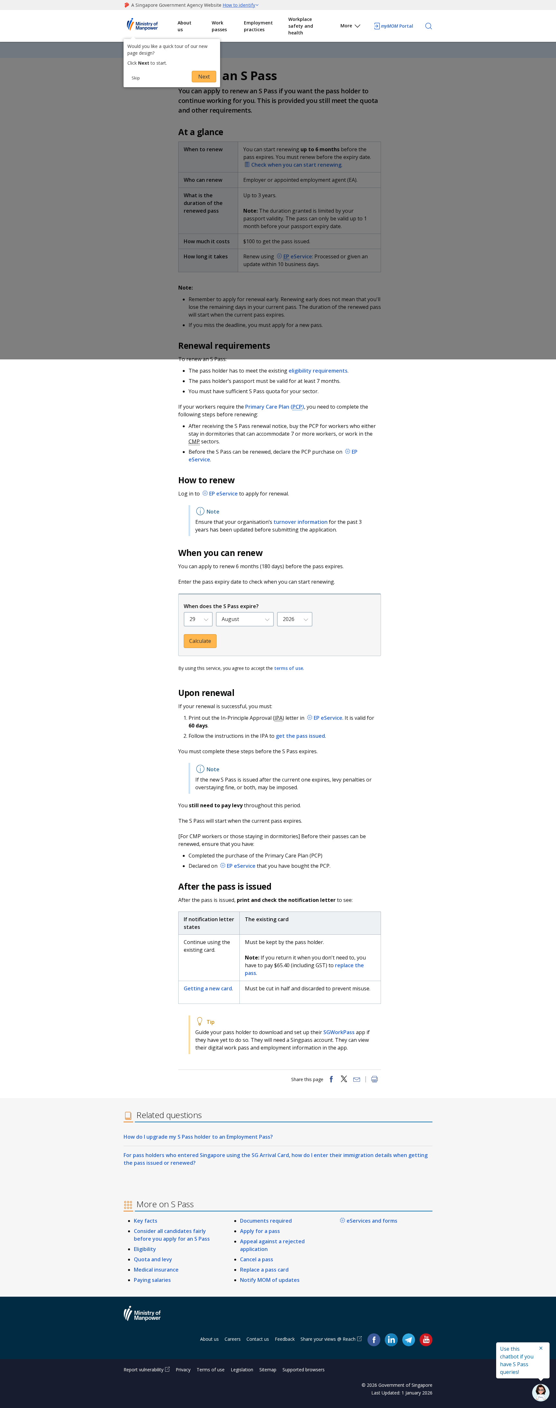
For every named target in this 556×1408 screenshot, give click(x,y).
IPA (278, 717)
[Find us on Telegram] (408, 1339)
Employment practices (258, 26)
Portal (397, 26)
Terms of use (211, 1369)
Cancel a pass (256, 1259)
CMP (194, 441)
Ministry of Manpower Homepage (151, 26)
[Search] (428, 26)
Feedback (285, 1339)
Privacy (183, 1369)
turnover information (300, 521)
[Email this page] (356, 1080)
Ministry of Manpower (147, 1317)
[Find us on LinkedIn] (391, 1339)
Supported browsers (304, 1369)
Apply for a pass (260, 1231)
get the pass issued (300, 735)
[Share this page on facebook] (331, 1080)
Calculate (200, 640)
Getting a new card (208, 988)
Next (204, 76)
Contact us (257, 1339)
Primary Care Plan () (274, 406)
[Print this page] (374, 1080)
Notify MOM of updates (270, 1279)
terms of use (288, 668)
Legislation (242, 1369)
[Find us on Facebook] (373, 1339)
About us (184, 26)
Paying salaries (152, 1279)
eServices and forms (372, 1220)
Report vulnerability (143, 1369)
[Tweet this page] (344, 1080)
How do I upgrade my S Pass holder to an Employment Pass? (198, 1136)
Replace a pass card (264, 1269)
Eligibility (145, 1249)
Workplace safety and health (300, 26)
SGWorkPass (339, 1032)
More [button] (346, 26)
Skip (136, 78)
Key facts (145, 1220)
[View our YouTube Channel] (426, 1339)
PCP (297, 406)
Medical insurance (156, 1269)
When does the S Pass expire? (221, 606)
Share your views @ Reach (328, 1339)
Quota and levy (153, 1259)
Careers (233, 1339)
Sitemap (267, 1369)
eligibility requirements (318, 370)
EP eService (223, 493)
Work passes (219, 26)
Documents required (266, 1220)
